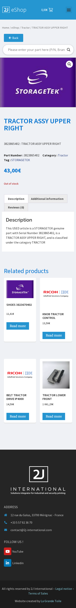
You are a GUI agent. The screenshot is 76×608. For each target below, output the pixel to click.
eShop (15, 27)
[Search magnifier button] (68, 49)
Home (5, 27)
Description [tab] (16, 199)
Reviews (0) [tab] (16, 207)
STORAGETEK (20, 160)
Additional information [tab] (47, 199)
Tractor (25, 27)
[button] (69, 10)
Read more (18, 326)
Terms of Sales (38, 593)
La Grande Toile (51, 601)
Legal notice (63, 589)
